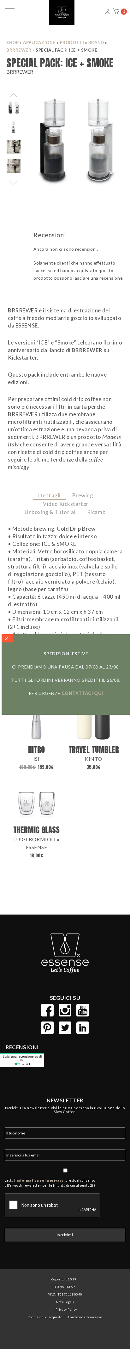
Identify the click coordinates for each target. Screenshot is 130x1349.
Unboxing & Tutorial (50, 512)
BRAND (96, 42)
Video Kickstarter (66, 504)
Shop (12, 42)
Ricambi (97, 512)
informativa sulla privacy (40, 1180)
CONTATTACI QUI (82, 693)
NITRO (36, 749)
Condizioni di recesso (85, 1317)
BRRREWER (19, 50)
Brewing (82, 495)
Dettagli (49, 495)
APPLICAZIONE (39, 42)
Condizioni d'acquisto (45, 1317)
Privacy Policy (66, 1309)
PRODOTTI (72, 42)
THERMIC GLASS (36, 830)
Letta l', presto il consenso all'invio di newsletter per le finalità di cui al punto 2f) (50, 1182)
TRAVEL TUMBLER (93, 749)
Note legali (65, 1302)
